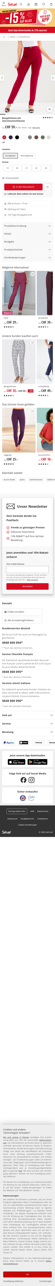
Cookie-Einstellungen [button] (27, 825)
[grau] (30, 137)
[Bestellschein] (36, 4)
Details (7, 233)
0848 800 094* (12, 643)
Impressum (12, 818)
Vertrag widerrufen (16, 811)
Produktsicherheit (13, 249)
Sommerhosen (36, 479)
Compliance (42, 818)
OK (27, 1274)
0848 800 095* (12, 672)
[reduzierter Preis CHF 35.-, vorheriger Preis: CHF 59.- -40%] (19, 361)
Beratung (7, 732)
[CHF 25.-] (19, 430)
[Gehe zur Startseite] (12, 4)
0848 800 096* (12, 701)
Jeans (22, 479)
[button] (4, 4)
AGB (32, 811)
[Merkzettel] (44, 4)
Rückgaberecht (27, 818)
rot (3, 142)
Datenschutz (42, 811)
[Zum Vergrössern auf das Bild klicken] (49, 109)
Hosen (13, 37)
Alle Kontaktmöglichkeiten (21, 620)
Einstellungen (45, 1281)
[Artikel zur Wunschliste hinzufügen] (47, 187)
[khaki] (43, 137)
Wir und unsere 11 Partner (16, 1137)
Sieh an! (7, 715)
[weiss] (23, 137)
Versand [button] (36, 127)
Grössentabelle (12, 178)
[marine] (11, 137)
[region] (27, 1205)
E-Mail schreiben (14, 612)
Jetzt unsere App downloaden (27, 755)
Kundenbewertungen (15, 257)
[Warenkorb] (51, 4)
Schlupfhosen (24, 37)
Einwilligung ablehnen (13, 1281)
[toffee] (36, 137)
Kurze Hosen (9, 479)
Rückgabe (9, 241)
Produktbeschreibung (15, 225)
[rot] (4, 137)
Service (6, 723)
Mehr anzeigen (32, 580)
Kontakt (7, 603)
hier (20, 1171)
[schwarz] (17, 137)
